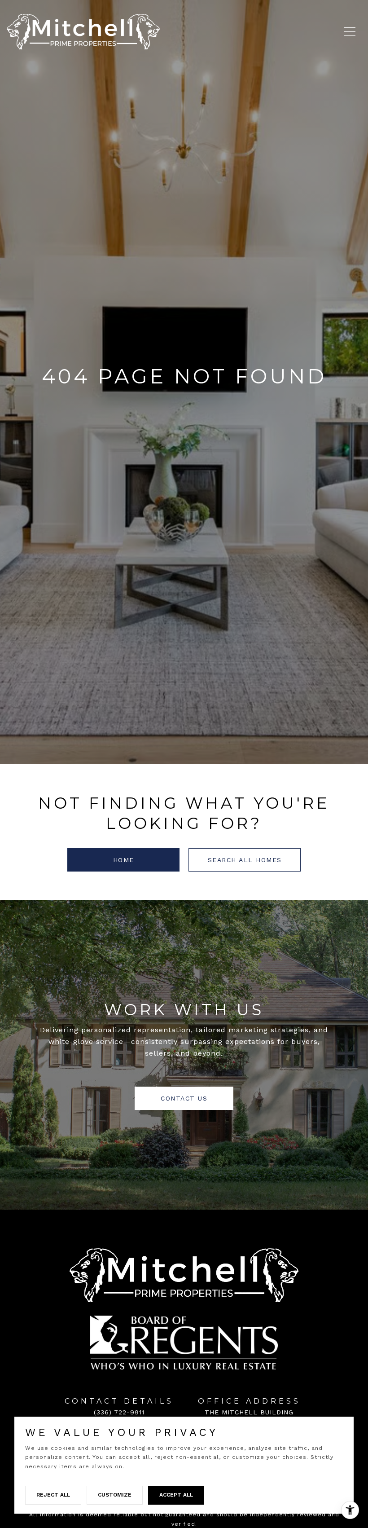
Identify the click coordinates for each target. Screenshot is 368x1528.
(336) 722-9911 (119, 1412)
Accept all (176, 1495)
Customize (114, 1495)
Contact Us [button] (184, 1098)
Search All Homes (245, 859)
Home (123, 859)
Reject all (53, 1495)
